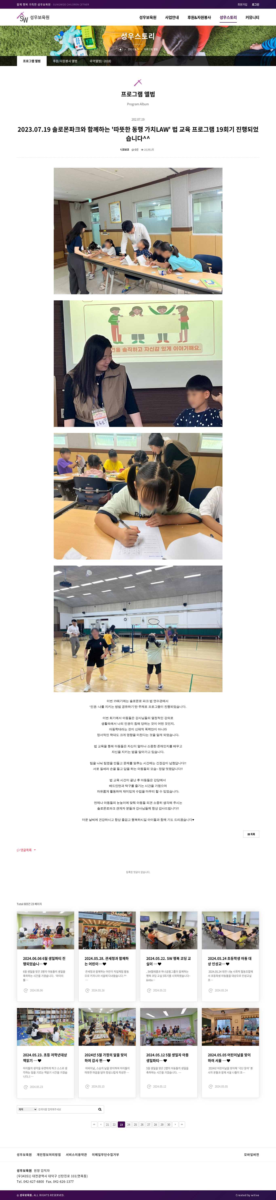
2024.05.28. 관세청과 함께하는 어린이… (107, 961)
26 (142, 1124)
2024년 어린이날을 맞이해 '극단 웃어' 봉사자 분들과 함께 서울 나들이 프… (230, 1070)
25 (135, 1124)
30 (168, 1124)
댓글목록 (26, 850)
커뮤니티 (252, 17)
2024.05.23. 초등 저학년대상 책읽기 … (45, 1057)
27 (148, 1124)
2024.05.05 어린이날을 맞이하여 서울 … (229, 1057)
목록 (252, 834)
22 (114, 1124)
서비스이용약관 (76, 1154)
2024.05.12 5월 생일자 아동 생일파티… (167, 1057)
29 (162, 1124)
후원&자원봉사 (199, 17)
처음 (94, 1124)
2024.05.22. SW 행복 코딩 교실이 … (168, 961)
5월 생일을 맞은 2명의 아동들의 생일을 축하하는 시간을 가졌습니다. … (167, 1070)
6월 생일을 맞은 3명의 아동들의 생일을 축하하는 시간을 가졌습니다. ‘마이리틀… (44, 975)
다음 (175, 1124)
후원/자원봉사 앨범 (65, 61)
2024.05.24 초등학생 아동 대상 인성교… (230, 961)
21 (107, 1124)
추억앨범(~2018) (100, 61)
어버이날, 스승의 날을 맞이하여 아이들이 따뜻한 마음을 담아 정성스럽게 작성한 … (107, 1070)
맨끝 (182, 1124)
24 (128, 1124)
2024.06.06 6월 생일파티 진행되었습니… (44, 961)
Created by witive (247, 1195)
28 (155, 1124)
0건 (136, 149)
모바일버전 (251, 1154)
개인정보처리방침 (49, 1154)
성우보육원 (147, 17)
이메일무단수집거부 (105, 1154)
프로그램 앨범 (32, 61)
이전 (101, 1124)
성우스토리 (228, 17)
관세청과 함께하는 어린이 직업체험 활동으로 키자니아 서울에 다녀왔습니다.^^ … (107, 975)
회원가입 (242, 4)
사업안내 (172, 17)
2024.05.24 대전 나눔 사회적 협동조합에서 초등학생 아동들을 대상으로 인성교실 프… (230, 975)
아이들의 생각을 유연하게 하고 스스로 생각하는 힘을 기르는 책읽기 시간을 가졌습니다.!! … (45, 1072)
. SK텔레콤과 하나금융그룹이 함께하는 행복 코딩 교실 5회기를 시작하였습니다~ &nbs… (168, 975)
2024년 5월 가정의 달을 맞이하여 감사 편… (106, 1057)
